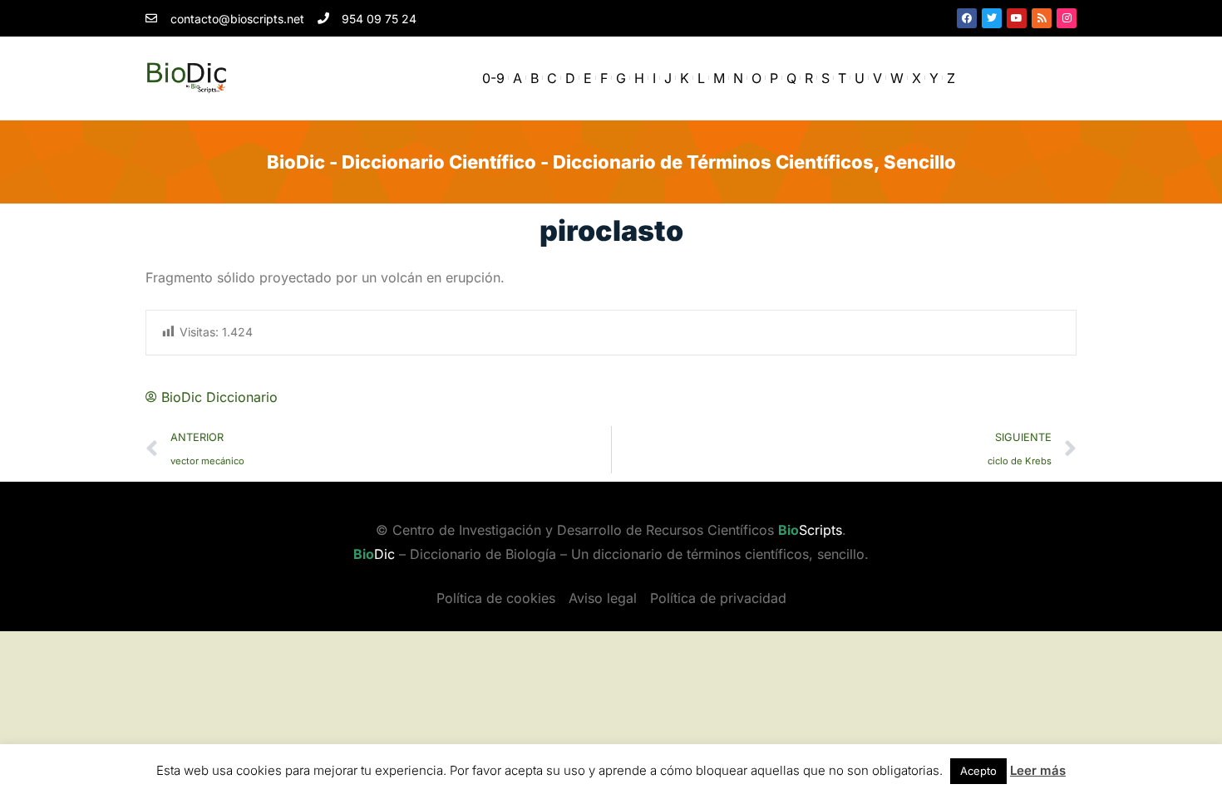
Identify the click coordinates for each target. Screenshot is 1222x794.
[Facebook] (967, 18)
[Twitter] (992, 18)
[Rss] (1042, 18)
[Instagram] (1067, 18)
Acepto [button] (978, 770)
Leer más (1038, 770)
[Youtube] (1017, 18)
